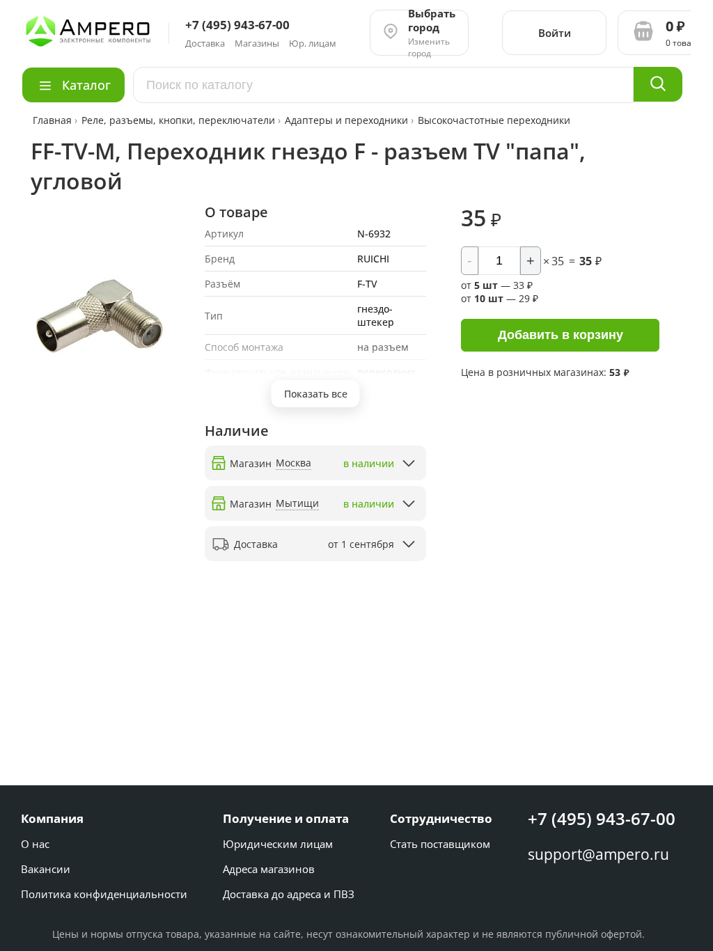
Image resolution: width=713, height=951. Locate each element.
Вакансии (45, 869)
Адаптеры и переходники (346, 120)
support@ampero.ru (598, 854)
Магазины (257, 43)
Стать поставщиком (440, 844)
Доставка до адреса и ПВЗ (288, 894)
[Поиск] (658, 84)
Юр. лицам (312, 43)
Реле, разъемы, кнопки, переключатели (178, 120)
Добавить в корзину (560, 335)
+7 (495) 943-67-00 (601, 818)
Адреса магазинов (269, 869)
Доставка (205, 43)
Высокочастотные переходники (494, 120)
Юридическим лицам (278, 844)
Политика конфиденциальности (104, 894)
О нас (35, 844)
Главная (54, 120)
